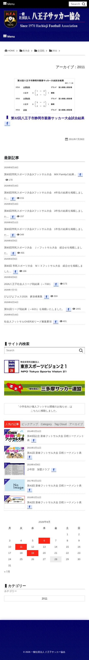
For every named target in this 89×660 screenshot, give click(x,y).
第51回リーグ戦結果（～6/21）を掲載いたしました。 (34, 309)
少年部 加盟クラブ (38, 469)
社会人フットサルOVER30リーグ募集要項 (28, 321)
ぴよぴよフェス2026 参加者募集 (23, 296)
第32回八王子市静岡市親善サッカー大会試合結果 (47, 118)
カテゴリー (10, 591)
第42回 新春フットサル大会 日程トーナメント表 (54, 502)
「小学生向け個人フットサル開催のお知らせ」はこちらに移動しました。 (44, 408)
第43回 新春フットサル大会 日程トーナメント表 (54, 485)
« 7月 (7, 571)
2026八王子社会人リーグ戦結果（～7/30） (28, 284)
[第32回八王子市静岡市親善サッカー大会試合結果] (44, 96)
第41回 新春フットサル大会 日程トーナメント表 (54, 452)
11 (21, 546)
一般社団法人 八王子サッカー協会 (48, 652)
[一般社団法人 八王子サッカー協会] (44, 17)
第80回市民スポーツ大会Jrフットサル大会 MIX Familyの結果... (40, 174)
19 (32, 553)
